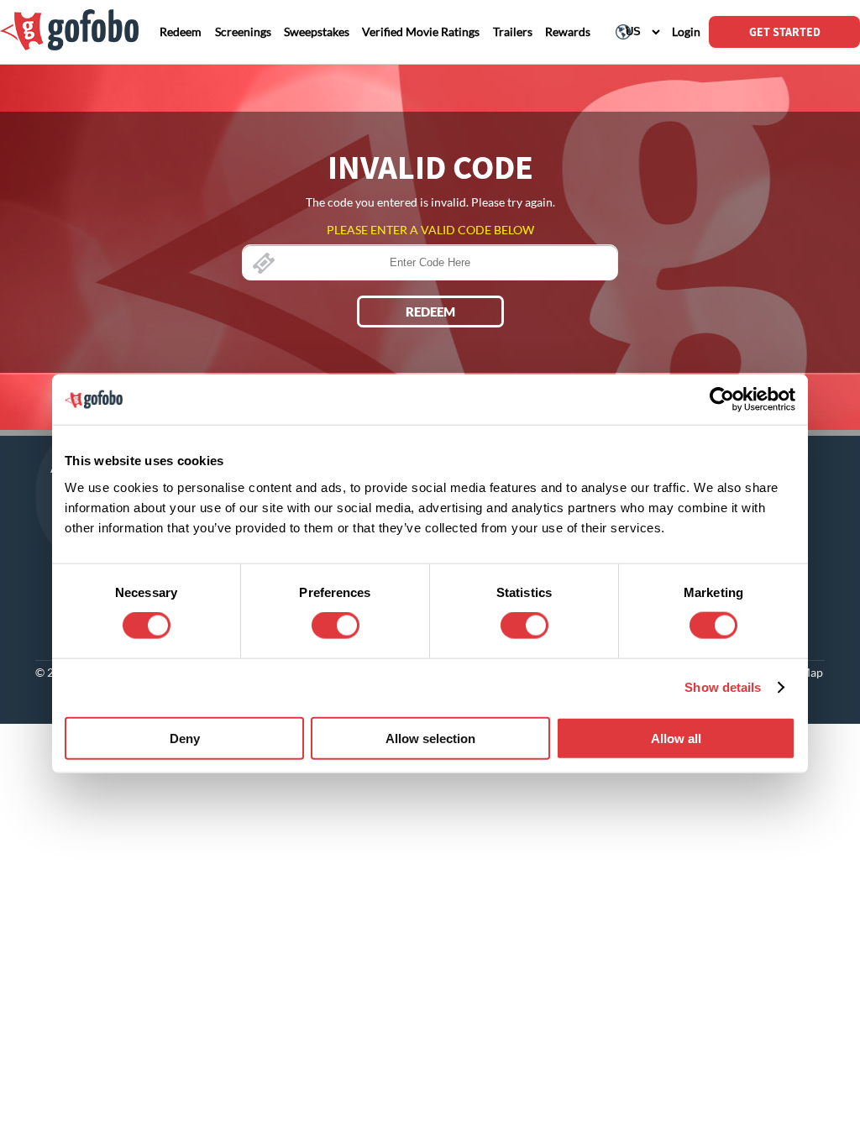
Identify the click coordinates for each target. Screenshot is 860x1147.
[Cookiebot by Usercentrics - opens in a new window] (721, 399)
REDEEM (430, 311)
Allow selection (430, 738)
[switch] (335, 625)
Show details (722, 687)
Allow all (676, 738)
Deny (185, 738)
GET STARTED (785, 31)
